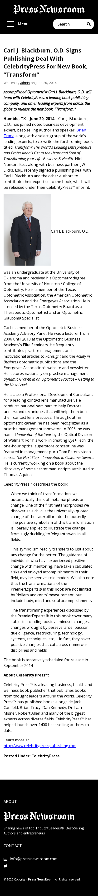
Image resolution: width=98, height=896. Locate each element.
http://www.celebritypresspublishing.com (40, 745)
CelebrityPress (45, 756)
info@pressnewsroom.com (33, 858)
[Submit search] (90, 24)
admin (25, 82)
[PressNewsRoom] (49, 9)
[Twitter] (5, 866)
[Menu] (10, 24)
